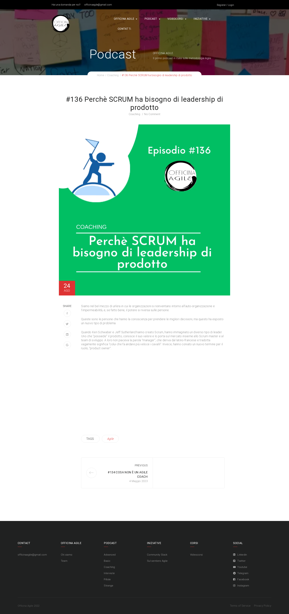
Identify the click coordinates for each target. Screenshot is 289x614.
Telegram (242, 573)
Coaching (134, 114)
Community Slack (157, 554)
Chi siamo (66, 554)
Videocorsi (175, 18)
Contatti (124, 28)
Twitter (241, 560)
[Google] (67, 344)
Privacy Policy (262, 605)
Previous (141, 465)
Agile (110, 438)
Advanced (110, 554)
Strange (108, 585)
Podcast (150, 18)
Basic (107, 560)
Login (231, 5)
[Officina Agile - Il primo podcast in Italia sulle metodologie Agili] (60, 23)
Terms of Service (240, 605)
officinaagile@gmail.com (98, 4)
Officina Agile (124, 18)
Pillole (107, 579)
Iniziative (200, 18)
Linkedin (242, 554)
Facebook (243, 579)
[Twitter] (67, 323)
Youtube (242, 567)
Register (221, 5)
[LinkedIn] (67, 334)
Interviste (109, 573)
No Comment (152, 114)
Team (64, 560)
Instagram (243, 585)
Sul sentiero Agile (157, 560)
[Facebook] (67, 313)
